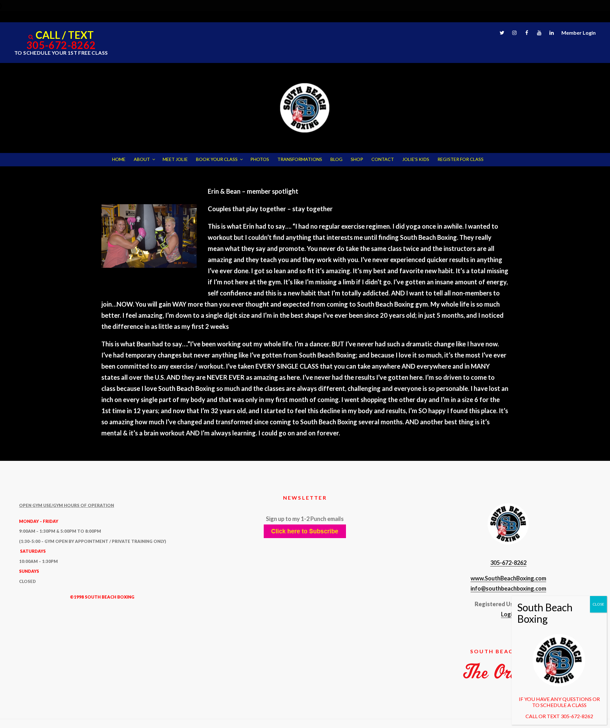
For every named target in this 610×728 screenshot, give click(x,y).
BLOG (336, 159)
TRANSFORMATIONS (299, 159)
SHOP (357, 159)
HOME (118, 159)
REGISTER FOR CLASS (460, 159)
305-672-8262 (61, 45)
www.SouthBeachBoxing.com (508, 578)
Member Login (578, 33)
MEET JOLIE (175, 159)
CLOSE (598, 604)
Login (508, 614)
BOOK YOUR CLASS (217, 159)
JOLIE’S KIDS (415, 159)
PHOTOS (259, 159)
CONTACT (382, 159)
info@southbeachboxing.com (508, 588)
